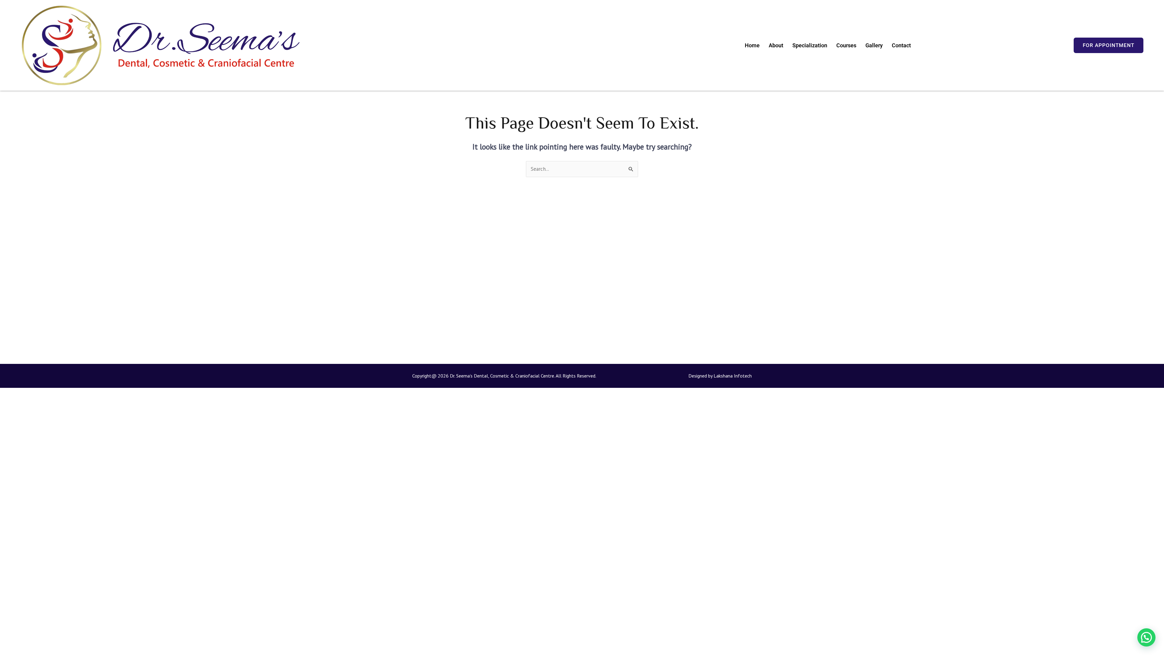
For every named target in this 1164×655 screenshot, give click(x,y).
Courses (846, 45)
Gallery (874, 45)
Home (752, 45)
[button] (1146, 637)
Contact (901, 45)
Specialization (809, 45)
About (776, 45)
